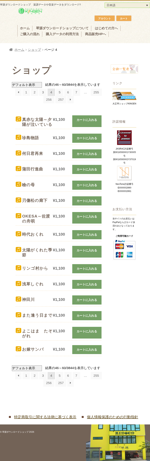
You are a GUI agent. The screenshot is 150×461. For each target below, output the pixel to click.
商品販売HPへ (95, 34)
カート (124, 18)
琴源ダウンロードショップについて (62, 28)
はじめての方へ (106, 28)
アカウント (104, 18)
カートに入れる (87, 119)
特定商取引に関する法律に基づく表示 (45, 417)
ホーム (25, 28)
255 (96, 92)
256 (49, 99)
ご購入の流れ (30, 34)
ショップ (34, 50)
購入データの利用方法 (62, 34)
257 (61, 99)
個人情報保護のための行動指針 (112, 417)
